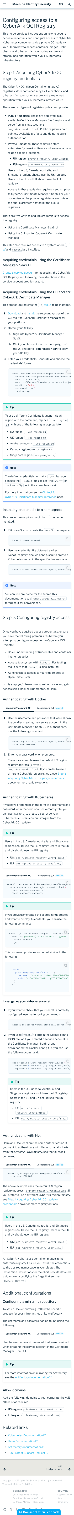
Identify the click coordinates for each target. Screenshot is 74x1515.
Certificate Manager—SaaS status (28, 1502)
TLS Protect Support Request (26, 1453)
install (31, 313)
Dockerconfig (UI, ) (50, 708)
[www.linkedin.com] (17, 1509)
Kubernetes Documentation (25, 1435)
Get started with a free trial (25, 1494)
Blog (59, 1498)
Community (62, 1502)
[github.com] (5, 1509)
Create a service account (18, 272)
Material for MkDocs (23, 1484)
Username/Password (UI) (18, 708)
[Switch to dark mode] (60, 4)
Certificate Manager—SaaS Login (28, 1498)
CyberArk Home (64, 1494)
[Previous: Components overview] (5, 1468)
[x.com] (11, 1509)
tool (44, 304)
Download (14, 313)
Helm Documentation (21, 1441)
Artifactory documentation (32, 1377)
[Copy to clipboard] (68, 372)
